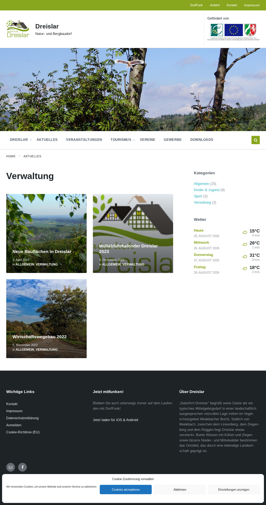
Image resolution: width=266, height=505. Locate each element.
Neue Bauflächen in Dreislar (41, 251)
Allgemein (25, 264)
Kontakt (11, 404)
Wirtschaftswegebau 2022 (39, 336)
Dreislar (47, 26)
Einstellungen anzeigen (233, 489)
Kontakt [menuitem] (232, 5)
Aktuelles (32, 156)
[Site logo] (17, 36)
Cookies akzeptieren (126, 489)
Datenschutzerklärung (22, 418)
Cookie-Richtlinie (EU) (22, 432)
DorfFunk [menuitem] (196, 5)
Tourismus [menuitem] (121, 139)
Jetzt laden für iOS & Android (115, 420)
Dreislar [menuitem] (19, 139)
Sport (198, 196)
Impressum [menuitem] (252, 5)
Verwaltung (47, 264)
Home (10, 156)
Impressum (14, 411)
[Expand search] (255, 140)
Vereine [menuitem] (147, 139)
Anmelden (13, 425)
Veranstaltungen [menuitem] (84, 139)
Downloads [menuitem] (201, 139)
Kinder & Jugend (206, 190)
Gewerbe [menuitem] (173, 139)
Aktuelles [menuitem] (47, 139)
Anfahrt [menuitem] (215, 5)
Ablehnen (180, 489)
